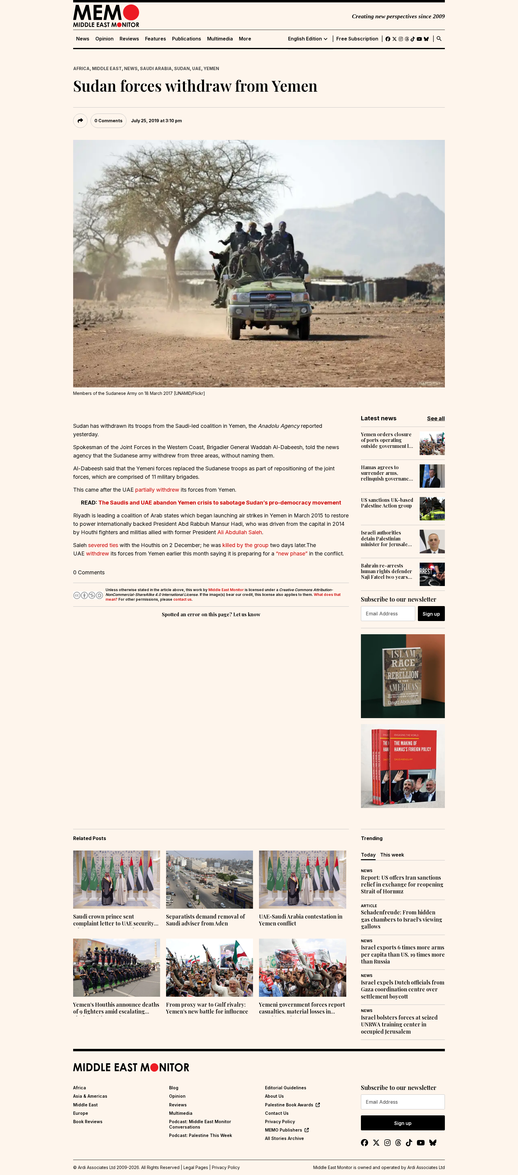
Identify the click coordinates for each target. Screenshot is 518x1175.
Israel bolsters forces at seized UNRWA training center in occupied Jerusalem (399, 1024)
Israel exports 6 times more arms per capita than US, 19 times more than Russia (403, 954)
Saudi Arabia (156, 68)
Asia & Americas (90, 1096)
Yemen (211, 68)
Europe (80, 1113)
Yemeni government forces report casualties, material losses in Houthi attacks (302, 1008)
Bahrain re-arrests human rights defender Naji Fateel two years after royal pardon (386, 571)
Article (369, 906)
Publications (186, 39)
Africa (81, 68)
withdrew (97, 553)
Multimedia (220, 39)
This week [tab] (392, 855)
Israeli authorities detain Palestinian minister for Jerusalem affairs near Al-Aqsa (386, 538)
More (245, 39)
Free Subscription (357, 39)
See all (436, 418)
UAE (196, 68)
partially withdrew (157, 490)
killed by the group (245, 545)
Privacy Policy (280, 1121)
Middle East (107, 68)
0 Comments (108, 120)
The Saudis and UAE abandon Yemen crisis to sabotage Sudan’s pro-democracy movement (219, 502)
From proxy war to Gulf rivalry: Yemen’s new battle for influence (207, 1008)
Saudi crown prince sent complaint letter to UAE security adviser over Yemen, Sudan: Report (113, 920)
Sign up (431, 614)
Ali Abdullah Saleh (239, 532)
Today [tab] (368, 855)
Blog (173, 1087)
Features (155, 39)
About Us (274, 1096)
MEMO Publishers (283, 1129)
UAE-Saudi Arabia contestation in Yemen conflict (300, 920)
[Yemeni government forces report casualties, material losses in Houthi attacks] (302, 968)
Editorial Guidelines (285, 1087)
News (82, 39)
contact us (182, 599)
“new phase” (292, 553)
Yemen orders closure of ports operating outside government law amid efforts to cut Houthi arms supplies (388, 440)
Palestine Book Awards (289, 1104)
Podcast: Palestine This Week (200, 1135)
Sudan (182, 68)
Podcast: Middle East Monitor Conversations (200, 1124)
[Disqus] (211, 701)
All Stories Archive (284, 1138)
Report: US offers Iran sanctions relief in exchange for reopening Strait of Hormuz (402, 884)
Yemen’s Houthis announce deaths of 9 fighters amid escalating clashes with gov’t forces (116, 1008)
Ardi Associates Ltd (426, 1167)
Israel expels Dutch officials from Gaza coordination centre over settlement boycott (402, 989)
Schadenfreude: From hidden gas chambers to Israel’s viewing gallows (401, 919)
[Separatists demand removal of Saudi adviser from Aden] (209, 880)
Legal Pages (195, 1167)
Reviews (129, 39)
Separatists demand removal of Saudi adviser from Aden (205, 920)
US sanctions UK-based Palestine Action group (387, 502)
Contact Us (277, 1113)
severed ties (103, 545)
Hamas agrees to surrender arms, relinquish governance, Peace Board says (387, 473)
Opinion (104, 39)
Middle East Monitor (226, 590)
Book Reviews (88, 1121)
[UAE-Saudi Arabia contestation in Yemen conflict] (302, 880)
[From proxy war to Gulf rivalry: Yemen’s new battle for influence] (209, 968)
